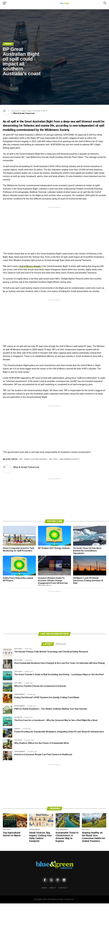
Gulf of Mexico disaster (30, 266)
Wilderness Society (70, 459)
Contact (63, 888)
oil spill (54, 459)
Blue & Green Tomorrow (23, 113)
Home (44, 888)
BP (21, 459)
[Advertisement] (54, 227)
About (53, 888)
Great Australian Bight (36, 459)
